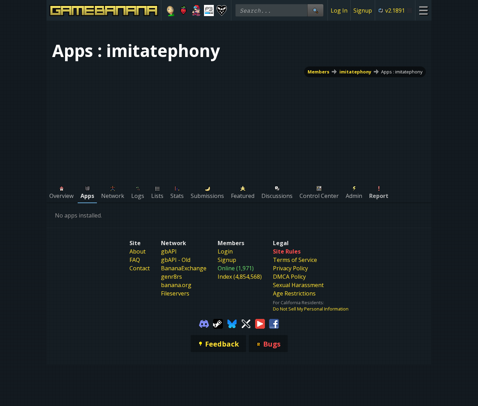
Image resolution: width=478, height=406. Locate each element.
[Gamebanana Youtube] (260, 323)
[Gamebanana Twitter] (246, 323)
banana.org (176, 285)
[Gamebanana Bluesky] (232, 323)
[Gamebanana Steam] (218, 323)
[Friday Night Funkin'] (196, 10)
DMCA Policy (289, 276)
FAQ (134, 260)
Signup (362, 10)
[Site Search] (315, 10)
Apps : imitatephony (401, 72)
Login (225, 251)
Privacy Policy (290, 268)
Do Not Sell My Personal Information (311, 309)
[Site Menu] (423, 10)
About (137, 251)
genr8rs (171, 276)
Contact (139, 268)
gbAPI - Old (175, 260)
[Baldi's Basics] (170, 10)
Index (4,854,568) (240, 276)
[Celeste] (183, 10)
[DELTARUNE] (221, 10)
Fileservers (175, 293)
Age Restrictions (294, 293)
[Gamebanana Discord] (204, 323)
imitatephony (355, 72)
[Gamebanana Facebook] (274, 323)
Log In (339, 10)
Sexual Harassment (298, 285)
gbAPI (169, 251)
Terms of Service (295, 260)
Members (318, 72)
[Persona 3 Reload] (209, 10)
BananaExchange (183, 268)
